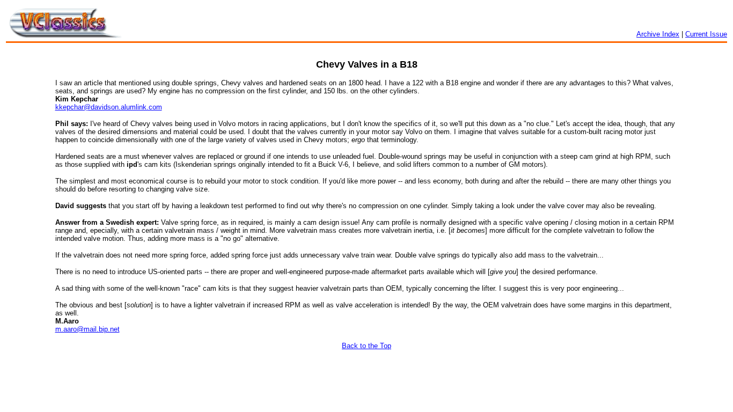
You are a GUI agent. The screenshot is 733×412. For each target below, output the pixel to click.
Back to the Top (366, 346)
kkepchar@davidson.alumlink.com (108, 107)
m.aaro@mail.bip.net (87, 329)
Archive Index (657, 34)
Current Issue (706, 34)
